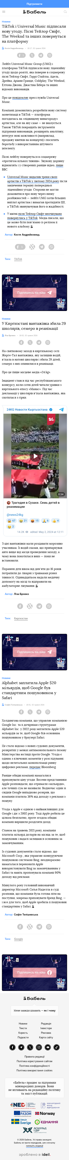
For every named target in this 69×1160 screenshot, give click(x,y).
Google (18, 939)
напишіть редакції (34, 1146)
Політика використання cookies (34, 1070)
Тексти (23, 1028)
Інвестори (46, 1028)
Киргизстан (21, 618)
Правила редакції (35, 1056)
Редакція (46, 1023)
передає (35, 767)
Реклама (46, 1032)
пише (59, 165)
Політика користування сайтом (34, 1061)
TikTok (18, 259)
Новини (23, 1023)
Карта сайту (46, 1037)
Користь (23, 1032)
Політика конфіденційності (34, 1065)
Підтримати (34, 3)
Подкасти (23, 1037)
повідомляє (20, 97)
